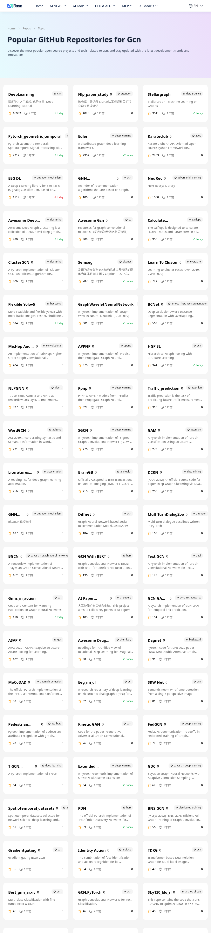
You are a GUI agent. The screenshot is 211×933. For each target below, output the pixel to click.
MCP (125, 6)
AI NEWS (56, 6)
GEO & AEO (103, 6)
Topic (41, 28)
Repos (26, 28)
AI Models (146, 6)
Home (39, 6)
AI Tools (78, 6)
